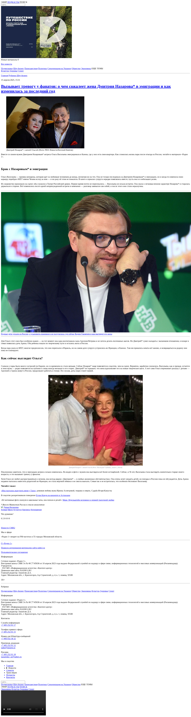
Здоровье (13, 71)
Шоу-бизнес (18, 68)
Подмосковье (7, 68)
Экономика (86, 68)
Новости (12, 668)
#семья (4, 510)
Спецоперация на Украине (59, 68)
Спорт (21, 71)
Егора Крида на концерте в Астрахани (53, 495)
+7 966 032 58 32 (8, 639)
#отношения (36, 510)
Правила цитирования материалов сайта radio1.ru (23, 548)
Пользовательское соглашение (14, 552)
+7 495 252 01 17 (8, 625)
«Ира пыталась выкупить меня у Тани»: (19, 491)
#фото (10, 510)
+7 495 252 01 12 (8, 645)
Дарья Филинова (11, 507)
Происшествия (31, 68)
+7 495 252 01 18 (8, 654)
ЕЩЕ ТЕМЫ (97, 68)
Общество (76, 68)
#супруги (17, 510)
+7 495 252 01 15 (8, 632)
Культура (5, 71)
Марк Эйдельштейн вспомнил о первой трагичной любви (88, 500)
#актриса (26, 510)
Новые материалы (10, 60)
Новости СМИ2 (8, 528)
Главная (4, 75)
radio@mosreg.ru (8, 648)
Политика (42, 68)
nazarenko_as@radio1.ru (11, 657)
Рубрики (13, 75)
